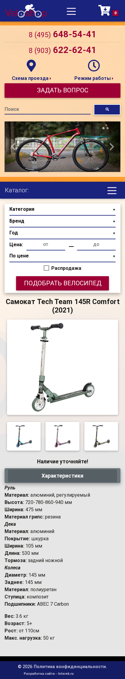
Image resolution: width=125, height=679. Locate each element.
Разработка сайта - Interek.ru (49, 674)
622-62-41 (62, 50)
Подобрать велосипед (62, 283)
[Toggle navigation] (71, 11)
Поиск (12, 109)
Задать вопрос (62, 90)
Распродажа (66, 268)
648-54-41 (62, 34)
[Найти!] (107, 109)
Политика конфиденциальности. (70, 666)
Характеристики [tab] (62, 476)
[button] (13, 146)
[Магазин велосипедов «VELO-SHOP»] (26, 10)
